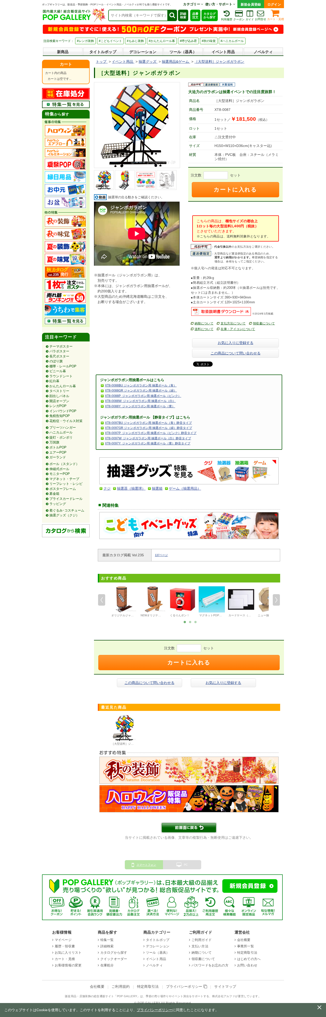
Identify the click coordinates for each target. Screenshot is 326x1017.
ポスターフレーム (62, 489)
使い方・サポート (219, 4)
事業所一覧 (245, 946)
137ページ (161, 555)
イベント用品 (223, 52)
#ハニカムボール (232, 41)
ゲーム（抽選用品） (185, 488)
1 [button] (184, 621)
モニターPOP (59, 474)
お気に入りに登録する (235, 343)
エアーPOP (57, 452)
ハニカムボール (61, 432)
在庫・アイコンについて (238, 329)
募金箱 (54, 494)
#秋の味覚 (209, 41)
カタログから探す (209, 15)
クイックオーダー (113, 959)
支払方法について (233, 323)
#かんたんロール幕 (162, 41)
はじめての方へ (249, 959)
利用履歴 (226, 19)
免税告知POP (59, 416)
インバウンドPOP (62, 411)
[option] (124, 602)
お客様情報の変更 (68, 965)
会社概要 (244, 940)
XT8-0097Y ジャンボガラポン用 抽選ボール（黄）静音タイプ (147, 443)
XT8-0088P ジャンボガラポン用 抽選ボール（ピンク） (143, 396)
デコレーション (142, 52)
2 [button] (190, 621)
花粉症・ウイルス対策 (66, 421)
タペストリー (59, 391)
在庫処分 (107, 965)
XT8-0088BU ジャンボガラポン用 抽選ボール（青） (140, 385)
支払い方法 (200, 946)
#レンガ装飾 (85, 41)
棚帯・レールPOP (62, 366)
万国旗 (54, 442)
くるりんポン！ (179, 615)
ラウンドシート (61, 376)
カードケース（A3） (241, 615)
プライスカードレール (66, 499)
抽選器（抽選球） (131, 488)
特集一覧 (107, 940)
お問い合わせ (247, 965)
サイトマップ (225, 987)
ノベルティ (263, 52)
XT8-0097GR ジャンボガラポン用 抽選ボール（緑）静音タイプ (148, 428)
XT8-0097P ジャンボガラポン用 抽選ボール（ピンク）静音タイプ (150, 433)
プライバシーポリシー (185, 987)
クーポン (238, 19)
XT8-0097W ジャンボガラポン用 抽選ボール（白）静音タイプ (148, 438)
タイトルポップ (102, 52)
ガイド (250, 19)
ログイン (274, 4)
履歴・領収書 (65, 946)
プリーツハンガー (62, 427)
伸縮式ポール (59, 469)
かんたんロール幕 (62, 386)
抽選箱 (157, 488)
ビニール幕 (57, 371)
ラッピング (57, 504)
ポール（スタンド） (64, 464)
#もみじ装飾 (135, 41)
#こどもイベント (110, 41)
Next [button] (276, 600)
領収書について (264, 323)
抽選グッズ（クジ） (64, 515)
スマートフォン (146, 864)
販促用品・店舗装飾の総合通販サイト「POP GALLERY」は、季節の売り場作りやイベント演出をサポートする (137, 996)
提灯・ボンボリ (61, 437)
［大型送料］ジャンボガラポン (131, 743)
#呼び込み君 (188, 41)
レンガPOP (57, 406)
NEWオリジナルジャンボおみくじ (162, 615)
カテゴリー (192, 4)
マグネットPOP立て (212, 615)
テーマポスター (61, 346)
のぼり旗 (56, 361)
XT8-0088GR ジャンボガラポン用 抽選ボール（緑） (141, 390)
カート (66, 64)
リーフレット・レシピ (66, 484)
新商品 (63, 52)
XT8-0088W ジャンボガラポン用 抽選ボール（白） (140, 401)
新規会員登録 (251, 4)
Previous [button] (101, 600)
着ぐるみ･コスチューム (66, 510)
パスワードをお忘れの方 (210, 965)
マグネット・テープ (64, 479)
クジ (107, 488)
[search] (171, 15)
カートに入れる (235, 189)
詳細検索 (183, 15)
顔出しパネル (59, 396)
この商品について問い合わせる (236, 353)
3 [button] (195, 621)
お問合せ (260, 19)
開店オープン (59, 401)
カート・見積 (275, 19)
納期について (204, 323)
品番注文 (195, 15)
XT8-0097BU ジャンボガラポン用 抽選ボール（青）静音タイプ (148, 423)
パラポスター (59, 351)
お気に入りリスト (68, 952)
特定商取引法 (247, 952)
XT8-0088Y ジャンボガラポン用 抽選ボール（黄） (140, 406)
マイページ (63, 940)
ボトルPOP (57, 447)
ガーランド (57, 457)
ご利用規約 (121, 987)
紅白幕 (54, 381)
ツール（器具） (183, 52)
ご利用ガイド (202, 940)
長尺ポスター (59, 356)
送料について (204, 329)
